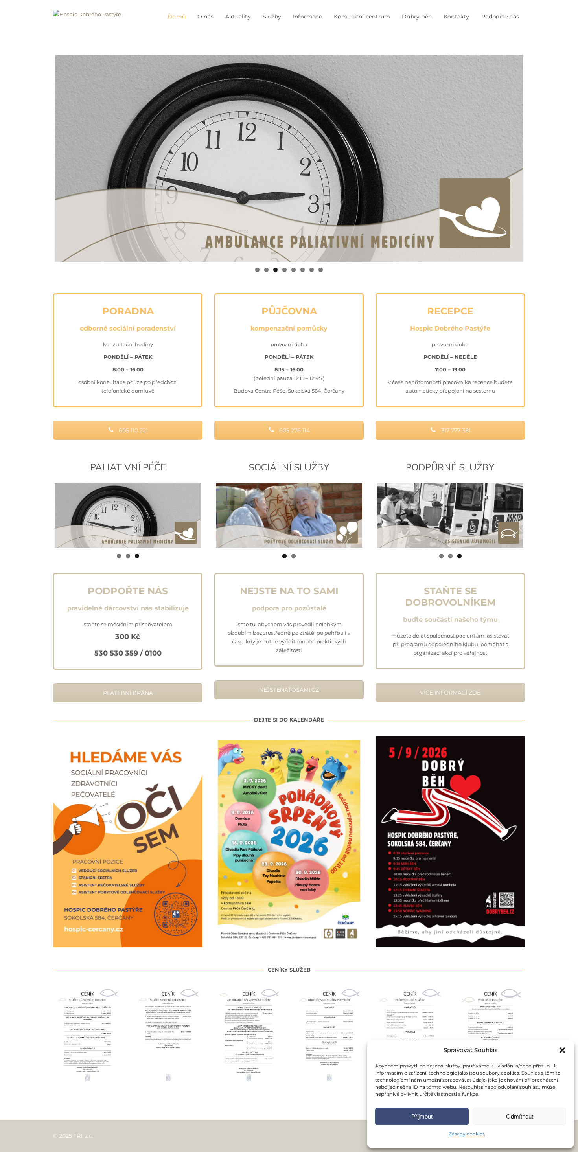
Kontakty (456, 16)
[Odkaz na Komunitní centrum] (450, 515)
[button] (562, 1050)
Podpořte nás (500, 16)
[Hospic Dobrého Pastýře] (87, 17)
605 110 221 (132, 430)
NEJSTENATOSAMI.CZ (289, 689)
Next (535, 158)
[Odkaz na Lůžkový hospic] (128, 515)
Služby (272, 16)
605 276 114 (294, 430)
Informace (307, 16)
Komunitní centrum (362, 16)
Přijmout (422, 1116)
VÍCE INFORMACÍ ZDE (450, 692)
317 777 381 (455, 430)
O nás (205, 16)
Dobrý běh (417, 16)
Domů (177, 16)
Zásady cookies (467, 1134)
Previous (43, 158)
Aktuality (238, 16)
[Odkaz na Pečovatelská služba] (289, 515)
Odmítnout (519, 1116)
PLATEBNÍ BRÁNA (128, 692)
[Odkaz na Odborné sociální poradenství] (289, 158)
